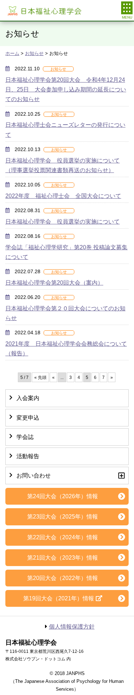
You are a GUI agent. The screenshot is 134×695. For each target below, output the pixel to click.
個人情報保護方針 (72, 627)
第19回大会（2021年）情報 (58, 598)
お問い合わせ (33, 475)
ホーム (12, 53)
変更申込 (27, 418)
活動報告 (27, 456)
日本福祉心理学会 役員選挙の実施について (62, 222)
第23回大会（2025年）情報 (62, 517)
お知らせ (34, 53)
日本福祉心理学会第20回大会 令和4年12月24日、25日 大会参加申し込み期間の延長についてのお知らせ (65, 89)
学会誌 (25, 437)
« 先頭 (40, 377)
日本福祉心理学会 (44, 10)
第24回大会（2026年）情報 (62, 496)
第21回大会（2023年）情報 (62, 558)
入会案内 (27, 398)
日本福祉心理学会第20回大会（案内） (54, 283)
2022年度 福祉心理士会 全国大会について (63, 196)
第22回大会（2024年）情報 (62, 537)
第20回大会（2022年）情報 (62, 578)
